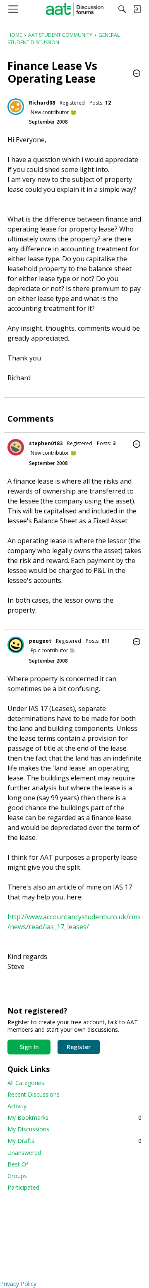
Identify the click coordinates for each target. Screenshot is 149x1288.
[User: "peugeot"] (15, 645)
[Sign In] (137, 9)
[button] (137, 74)
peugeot (40, 640)
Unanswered (24, 1153)
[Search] (122, 9)
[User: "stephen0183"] (15, 447)
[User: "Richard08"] (15, 106)
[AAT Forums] (74, 9)
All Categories (25, 1083)
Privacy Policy (18, 1284)
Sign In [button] (29, 1047)
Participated (23, 1187)
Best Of (17, 1164)
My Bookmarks (74, 1117)
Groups (17, 1176)
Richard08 (42, 102)
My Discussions (28, 1129)
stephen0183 (45, 443)
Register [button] (79, 1047)
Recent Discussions (33, 1094)
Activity (16, 1106)
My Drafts (74, 1141)
